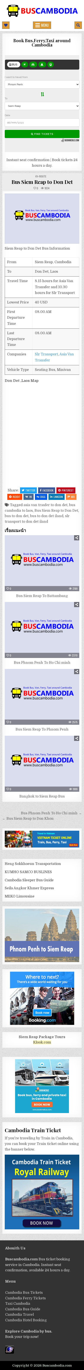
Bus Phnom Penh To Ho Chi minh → (51, 813)
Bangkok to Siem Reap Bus (42, 796)
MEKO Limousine (19, 896)
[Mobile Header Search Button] (78, 25)
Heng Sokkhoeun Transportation (33, 864)
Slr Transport (46, 354)
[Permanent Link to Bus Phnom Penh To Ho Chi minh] (42, 630)
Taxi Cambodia (17, 1304)
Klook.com (42, 1042)
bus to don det (16, 516)
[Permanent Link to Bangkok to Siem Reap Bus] (42, 764)
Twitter (30, 490)
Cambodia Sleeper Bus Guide (29, 880)
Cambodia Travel (19, 1315)
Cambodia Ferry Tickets (25, 1298)
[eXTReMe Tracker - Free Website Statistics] (9, 1352)
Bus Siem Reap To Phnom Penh (42, 729)
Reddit (16, 497)
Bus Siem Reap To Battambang (42, 596)
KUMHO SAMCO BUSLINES (28, 872)
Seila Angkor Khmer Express (29, 888)
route (42, 176)
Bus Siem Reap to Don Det (42, 181)
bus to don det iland (46, 516)
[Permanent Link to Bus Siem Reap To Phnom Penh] (42, 697)
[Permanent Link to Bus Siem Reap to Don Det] (42, 219)
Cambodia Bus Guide (22, 1309)
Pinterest (68, 490)
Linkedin (58, 497)
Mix (73, 497)
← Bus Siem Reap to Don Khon (28, 819)
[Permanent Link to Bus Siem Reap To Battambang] (42, 563)
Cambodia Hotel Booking (26, 1320)
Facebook (48, 490)
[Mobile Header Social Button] (5, 25)
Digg (42, 497)
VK (30, 497)
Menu (45, 25)
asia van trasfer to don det (45, 505)
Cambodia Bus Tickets (24, 1293)
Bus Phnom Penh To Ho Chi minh (42, 663)
